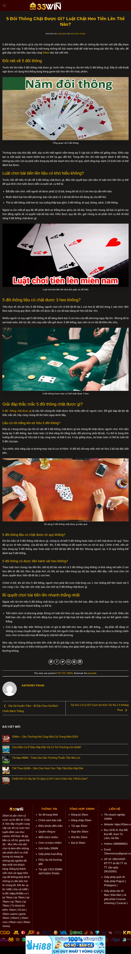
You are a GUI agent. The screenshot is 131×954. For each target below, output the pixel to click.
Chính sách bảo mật (50, 820)
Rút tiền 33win (79, 837)
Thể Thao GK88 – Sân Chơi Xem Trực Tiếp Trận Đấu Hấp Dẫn (47, 768)
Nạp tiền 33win (79, 831)
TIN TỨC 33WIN (65, 673)
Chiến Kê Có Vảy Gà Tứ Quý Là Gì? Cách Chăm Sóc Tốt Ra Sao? (50, 778)
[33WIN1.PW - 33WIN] (45, 5)
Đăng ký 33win (79, 814)
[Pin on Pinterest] (74, 662)
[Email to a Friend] (68, 662)
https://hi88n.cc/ (18, 893)
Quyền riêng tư (47, 831)
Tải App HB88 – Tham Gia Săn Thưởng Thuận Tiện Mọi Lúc (46, 757)
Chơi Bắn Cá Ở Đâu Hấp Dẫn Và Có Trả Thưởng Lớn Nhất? (47, 747)
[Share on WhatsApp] (51, 662)
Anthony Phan (77, 34)
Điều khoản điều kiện (51, 826)
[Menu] (4, 5)
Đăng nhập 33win (81, 820)
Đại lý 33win (78, 842)
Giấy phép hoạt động (50, 854)
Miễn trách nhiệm (48, 837)
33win (5, 815)
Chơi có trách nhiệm (50, 842)
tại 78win (7, 897)
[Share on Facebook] (56, 662)
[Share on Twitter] (62, 662)
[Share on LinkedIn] (80, 662)
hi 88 (5, 893)
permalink (92, 673)
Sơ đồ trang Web (48, 814)
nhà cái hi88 (20, 889)
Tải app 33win (79, 826)
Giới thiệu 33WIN (48, 848)
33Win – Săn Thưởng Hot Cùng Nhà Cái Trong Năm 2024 (45, 736)
